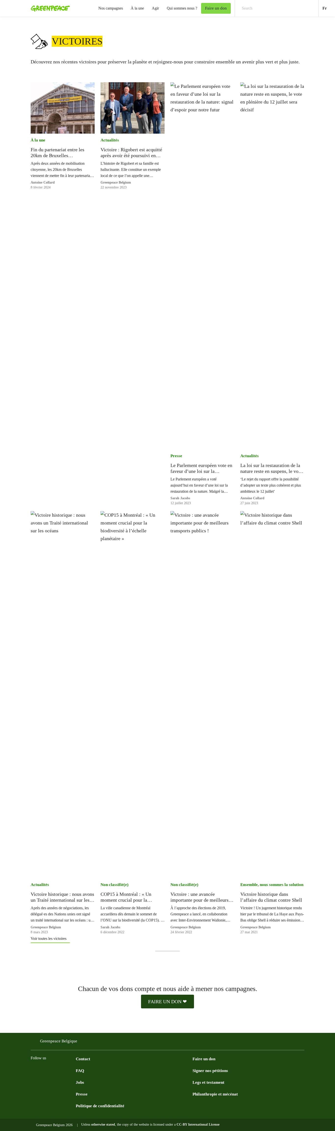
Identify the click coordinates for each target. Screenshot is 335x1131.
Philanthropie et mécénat (215, 1094)
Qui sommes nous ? (182, 8)
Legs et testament (208, 1082)
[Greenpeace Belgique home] (49, 8)
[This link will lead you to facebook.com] (43, 1070)
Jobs (80, 1082)
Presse (176, 456)
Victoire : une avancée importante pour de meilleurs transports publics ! (199, 897)
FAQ (80, 1070)
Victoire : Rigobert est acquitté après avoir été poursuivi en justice (131, 152)
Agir (155, 8)
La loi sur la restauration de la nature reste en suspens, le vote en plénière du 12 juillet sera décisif (271, 468)
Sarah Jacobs (180, 498)
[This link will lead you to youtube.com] (73, 1070)
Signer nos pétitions (210, 1070)
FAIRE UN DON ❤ (167, 1001)
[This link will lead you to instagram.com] (34, 1070)
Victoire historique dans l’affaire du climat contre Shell (271, 897)
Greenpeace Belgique (58, 1041)
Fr (328, 8)
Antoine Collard (43, 182)
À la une (137, 8)
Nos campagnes (110, 8)
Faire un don (204, 1059)
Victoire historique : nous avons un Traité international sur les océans (62, 897)
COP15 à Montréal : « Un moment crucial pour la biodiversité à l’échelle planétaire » (126, 897)
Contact (83, 1059)
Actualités (110, 140)
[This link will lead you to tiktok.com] (63, 1070)
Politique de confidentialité (100, 1106)
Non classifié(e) (115, 884)
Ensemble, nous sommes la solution (271, 884)
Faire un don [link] (216, 8)
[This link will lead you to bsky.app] (53, 1070)
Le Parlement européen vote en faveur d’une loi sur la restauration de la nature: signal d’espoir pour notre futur (201, 468)
